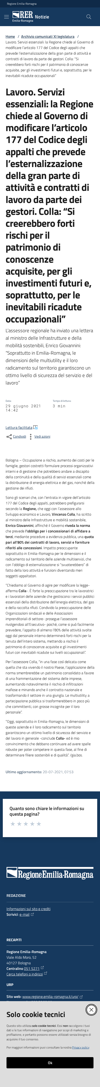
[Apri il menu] (6, 17)
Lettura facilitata (19, 427)
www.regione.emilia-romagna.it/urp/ (50, 996)
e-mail (25, 914)
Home (10, 36)
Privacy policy (80, 1047)
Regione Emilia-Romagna (22, 4)
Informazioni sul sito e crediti (28, 909)
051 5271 (32, 968)
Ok (50, 1063)
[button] (89, 17)
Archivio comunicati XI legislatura (47, 36)
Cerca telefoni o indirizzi (25, 974)
